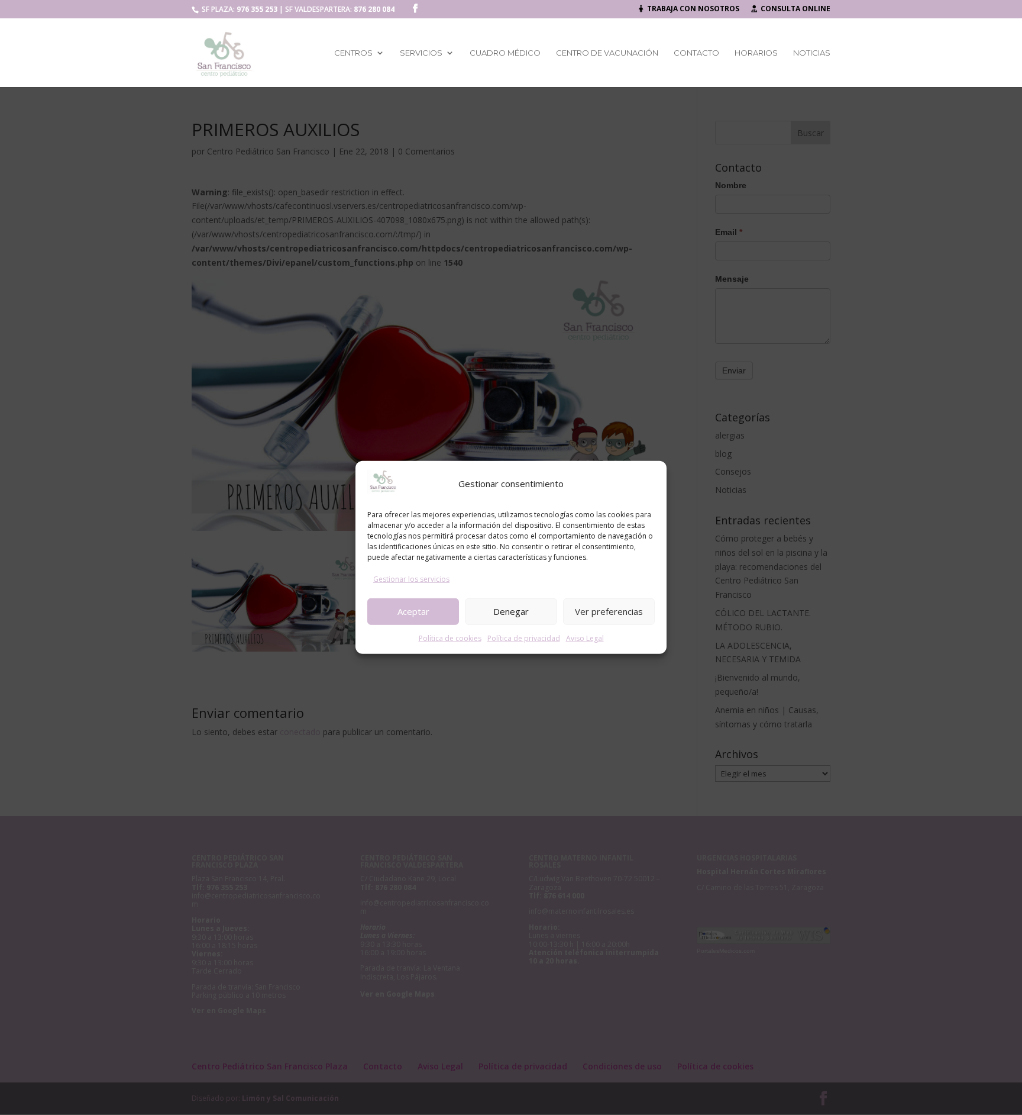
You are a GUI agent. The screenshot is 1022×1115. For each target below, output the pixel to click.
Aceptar (413, 611)
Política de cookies (450, 638)
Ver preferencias (609, 611)
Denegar (511, 611)
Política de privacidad (523, 638)
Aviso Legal (585, 638)
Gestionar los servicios (411, 579)
